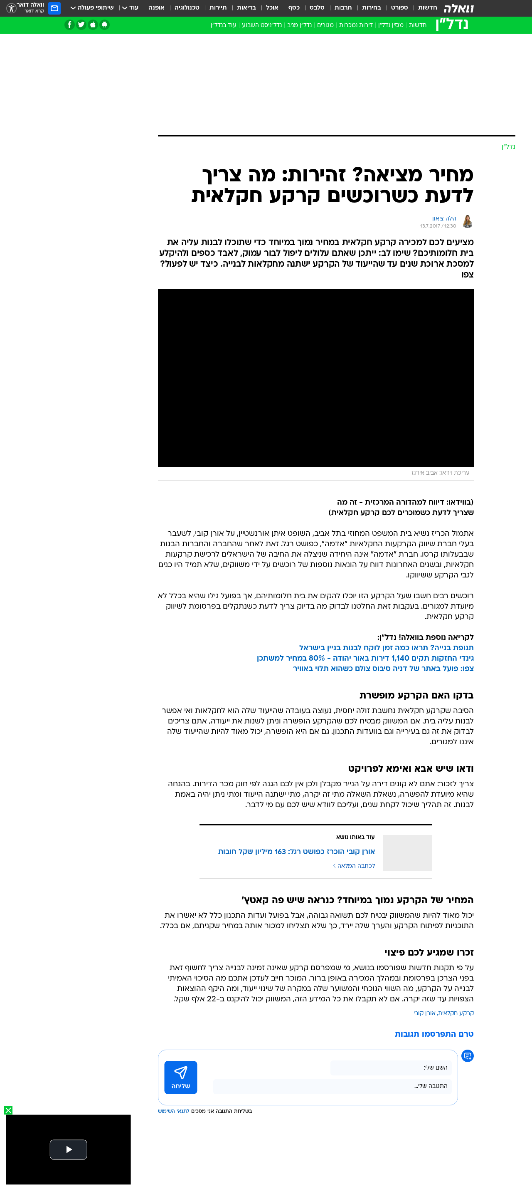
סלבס (317, 8)
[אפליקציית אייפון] (93, 25)
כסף (294, 8)
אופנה (156, 8)
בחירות (371, 8)
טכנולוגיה (187, 8)
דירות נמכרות (356, 25)
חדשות (427, 8)
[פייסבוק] (69, 25)
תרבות (343, 8)
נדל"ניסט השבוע (262, 25)
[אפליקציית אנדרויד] (104, 25)
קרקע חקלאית (456, 1013)
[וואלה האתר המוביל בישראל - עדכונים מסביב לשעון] (459, 8)
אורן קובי (425, 1013)
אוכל (272, 8)
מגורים (325, 25)
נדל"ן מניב (299, 25)
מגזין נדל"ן (391, 25)
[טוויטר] (81, 25)
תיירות (218, 8)
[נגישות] (11, 8)
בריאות (246, 8)
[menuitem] (422, 8)
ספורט (399, 8)
